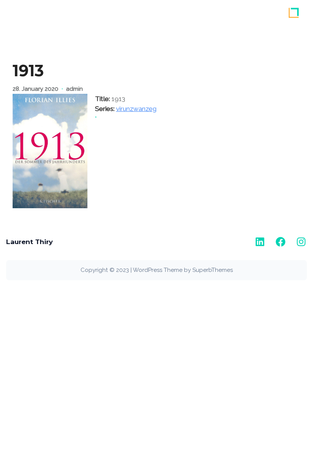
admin (74, 88)
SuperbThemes (212, 270)
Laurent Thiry (29, 242)
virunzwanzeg (136, 108)
